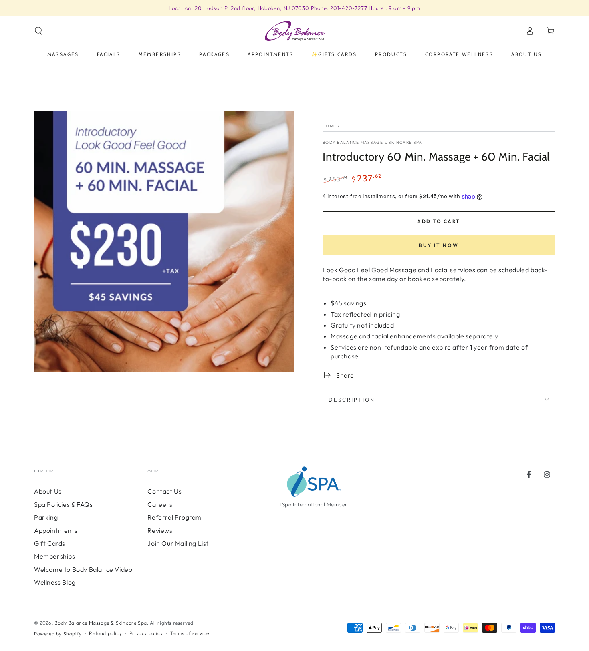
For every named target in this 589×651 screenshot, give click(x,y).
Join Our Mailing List (178, 543)
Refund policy (105, 633)
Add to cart (438, 221)
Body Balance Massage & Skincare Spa (372, 142)
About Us (48, 491)
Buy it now (439, 245)
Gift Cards (49, 543)
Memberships (54, 556)
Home (329, 126)
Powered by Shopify (58, 634)
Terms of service (189, 633)
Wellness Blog (55, 582)
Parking (46, 517)
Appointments (55, 530)
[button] (38, 31)
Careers (159, 504)
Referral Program (174, 517)
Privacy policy (146, 633)
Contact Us (164, 491)
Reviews (159, 530)
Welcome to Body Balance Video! (84, 569)
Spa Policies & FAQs (63, 504)
